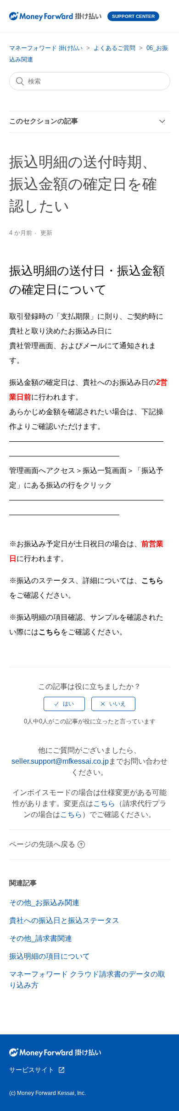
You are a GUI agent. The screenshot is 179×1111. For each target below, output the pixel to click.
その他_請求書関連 (40, 938)
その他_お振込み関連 (44, 902)
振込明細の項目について (49, 956)
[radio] (64, 704)
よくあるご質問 (114, 47)
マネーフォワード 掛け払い (46, 47)
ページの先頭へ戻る (42, 844)
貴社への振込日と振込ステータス (64, 920)
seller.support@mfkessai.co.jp (60, 761)
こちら (104, 803)
